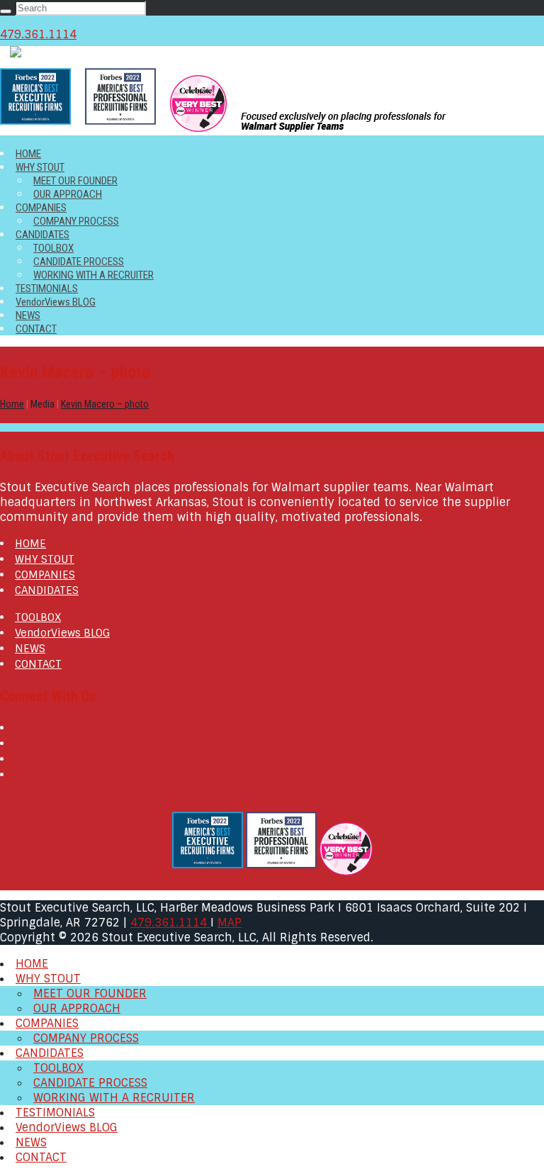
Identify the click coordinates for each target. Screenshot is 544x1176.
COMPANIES (41, 207)
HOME (28, 153)
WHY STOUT (40, 167)
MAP (229, 922)
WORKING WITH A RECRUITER (93, 275)
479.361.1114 (38, 34)
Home (12, 404)
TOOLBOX (53, 248)
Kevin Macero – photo (105, 404)
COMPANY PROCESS (76, 221)
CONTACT (36, 329)
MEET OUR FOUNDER (75, 180)
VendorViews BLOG (56, 302)
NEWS (28, 315)
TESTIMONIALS (47, 288)
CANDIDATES (42, 234)
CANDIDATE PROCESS (78, 261)
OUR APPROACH (67, 194)
